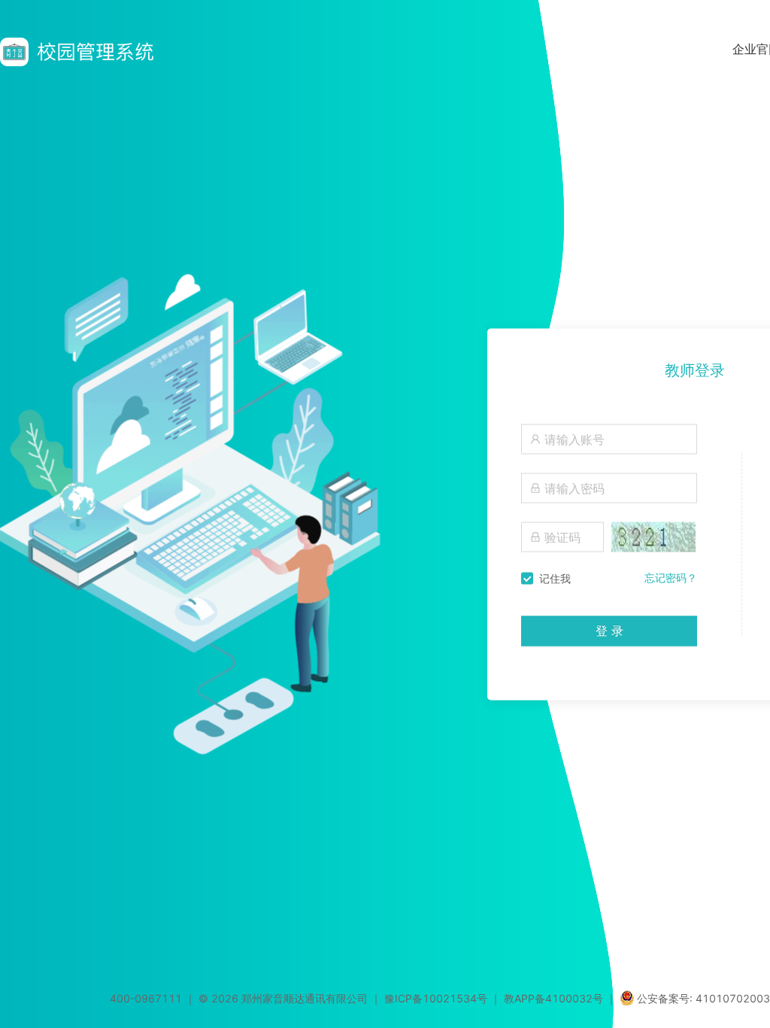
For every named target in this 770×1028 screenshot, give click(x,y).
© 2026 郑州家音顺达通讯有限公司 (283, 998)
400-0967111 (146, 998)
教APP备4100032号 (553, 998)
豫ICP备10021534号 (435, 998)
